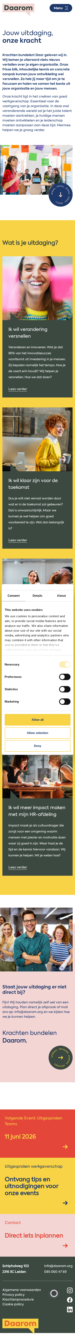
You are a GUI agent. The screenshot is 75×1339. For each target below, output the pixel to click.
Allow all (38, 719)
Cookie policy (13, 1304)
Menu (58, 8)
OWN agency (40, 1336)
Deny (37, 745)
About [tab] (61, 595)
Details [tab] (37, 595)
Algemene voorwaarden (21, 1289)
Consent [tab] (14, 595)
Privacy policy (13, 1294)
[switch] (64, 677)
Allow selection (37, 733)
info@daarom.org (58, 1265)
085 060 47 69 (55, 1271)
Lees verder (17, 389)
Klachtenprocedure (18, 1299)
